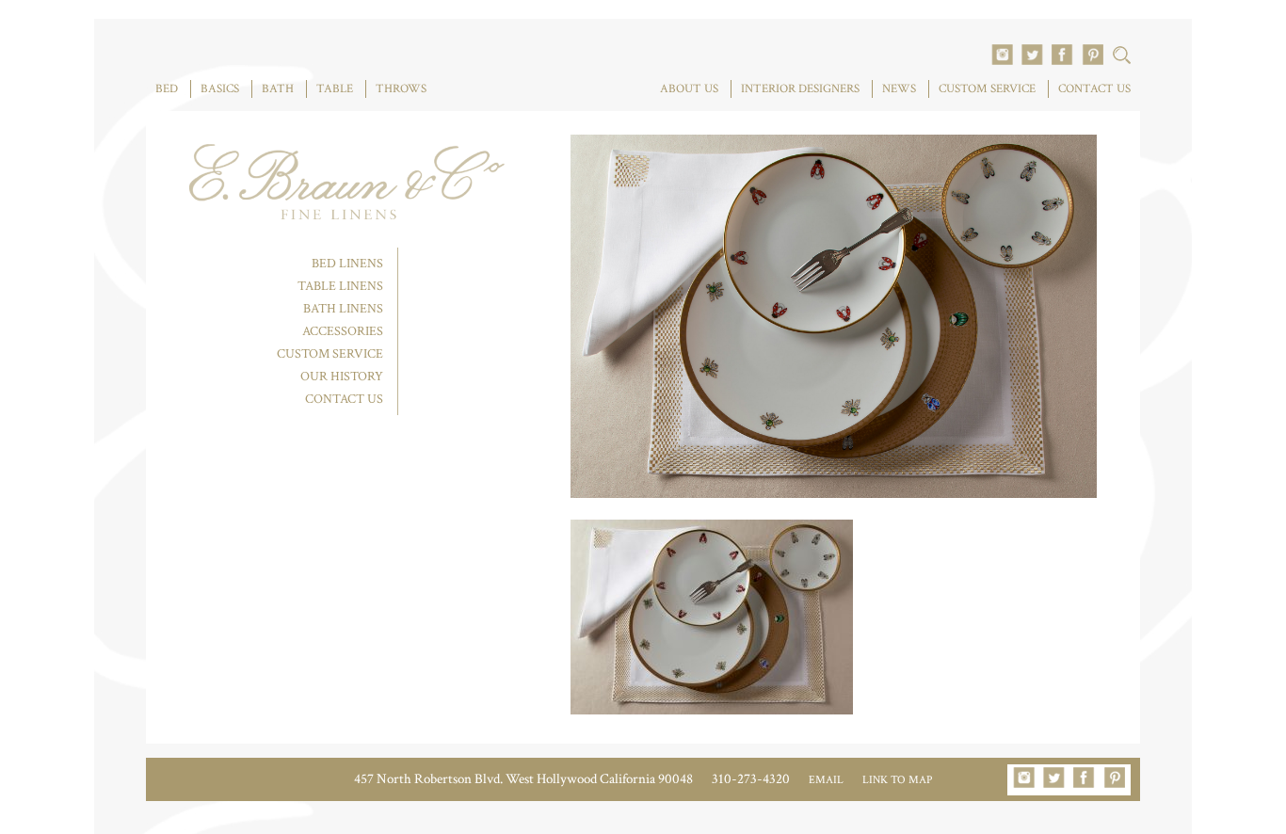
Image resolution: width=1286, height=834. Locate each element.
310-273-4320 (751, 779)
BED (166, 89)
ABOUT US (689, 89)
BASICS (220, 89)
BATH (278, 89)
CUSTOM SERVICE (987, 89)
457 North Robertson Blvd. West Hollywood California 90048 (523, 779)
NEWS (899, 89)
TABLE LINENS (340, 286)
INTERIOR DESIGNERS (800, 89)
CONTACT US (1094, 89)
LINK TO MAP (897, 780)
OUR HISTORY (341, 376)
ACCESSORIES (342, 331)
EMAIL (826, 780)
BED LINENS (347, 263)
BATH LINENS (343, 308)
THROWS (401, 89)
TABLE (334, 89)
